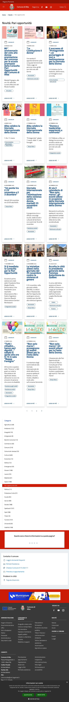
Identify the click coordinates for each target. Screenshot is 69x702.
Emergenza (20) (9, 466)
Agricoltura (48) (9, 425)
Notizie (54, 623)
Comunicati (11, 42)
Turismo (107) (8, 520)
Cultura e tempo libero (25, 627)
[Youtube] (46, 7)
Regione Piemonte (8, 2)
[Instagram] (50, 7)
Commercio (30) (9, 444)
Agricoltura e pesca (41, 648)
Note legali (38, 665)
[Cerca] (65, 7)
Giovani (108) (8, 470)
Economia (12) (8, 459)
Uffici (2, 628)
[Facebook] (41, 7)
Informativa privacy (41, 662)
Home (4, 15)
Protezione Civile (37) (10, 493)
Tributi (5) (7, 516)
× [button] (67, 682)
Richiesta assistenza (24, 670)
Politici (3, 633)
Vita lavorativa (22, 629)
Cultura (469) (8, 455)
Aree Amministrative (7, 625)
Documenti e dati (6, 640)
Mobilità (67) (8, 478)
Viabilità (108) (8, 527)
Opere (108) (8, 482)
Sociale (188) (8, 504)
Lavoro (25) (7, 474)
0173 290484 (8, 680)
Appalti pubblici (22, 634)
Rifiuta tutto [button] (41, 695)
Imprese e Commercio (24, 632)
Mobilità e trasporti (24, 642)
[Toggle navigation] (4, 7)
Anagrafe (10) (8, 432)
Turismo (20, 639)
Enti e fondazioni (6, 630)
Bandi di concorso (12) (11, 440)
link (50, 691)
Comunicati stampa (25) (11, 451)
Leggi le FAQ (22, 667)
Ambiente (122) (9, 428)
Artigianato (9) (8, 436)
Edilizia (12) (7, 463)
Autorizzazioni (39, 645)
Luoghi (54, 639)
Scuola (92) (7, 497)
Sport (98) (7, 512)
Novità (10, 15)
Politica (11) (8, 489)
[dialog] (34, 691)
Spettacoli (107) (9, 508)
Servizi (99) (7, 501)
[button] (34, 699)
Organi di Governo (6, 623)
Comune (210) (8, 447)
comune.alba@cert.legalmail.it (10, 677)
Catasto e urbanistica (24, 637)
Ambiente (38, 638)
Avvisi (53, 628)
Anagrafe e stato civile (25, 624)
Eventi (54, 636)
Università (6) (8, 523)
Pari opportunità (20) (10, 485)
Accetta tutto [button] (28, 695)
